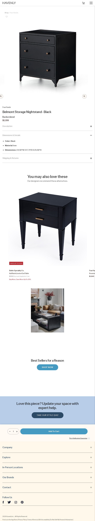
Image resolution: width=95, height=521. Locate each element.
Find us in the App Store (9, 520)
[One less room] (10, 431)
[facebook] (3, 502)
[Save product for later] (6, 18)
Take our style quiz (48, 415)
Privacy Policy (22, 520)
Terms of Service (32, 520)
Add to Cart (53, 431)
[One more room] (17, 431)
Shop (6, 13)
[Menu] (90, 2)
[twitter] (9, 502)
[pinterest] (22, 502)
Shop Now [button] (47, 367)
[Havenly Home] (9, 3)
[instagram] (15, 502)
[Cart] (83, 2)
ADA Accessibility (43, 520)
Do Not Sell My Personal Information (61, 520)
